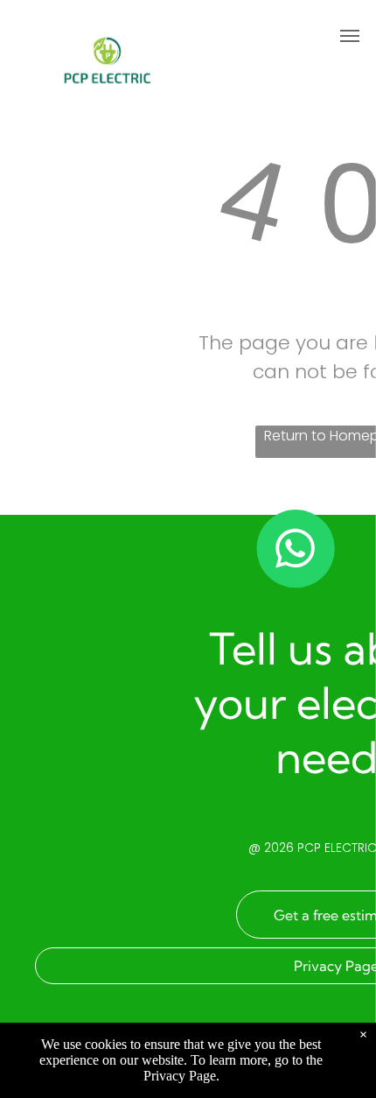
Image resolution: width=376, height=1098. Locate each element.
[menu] (349, 35)
